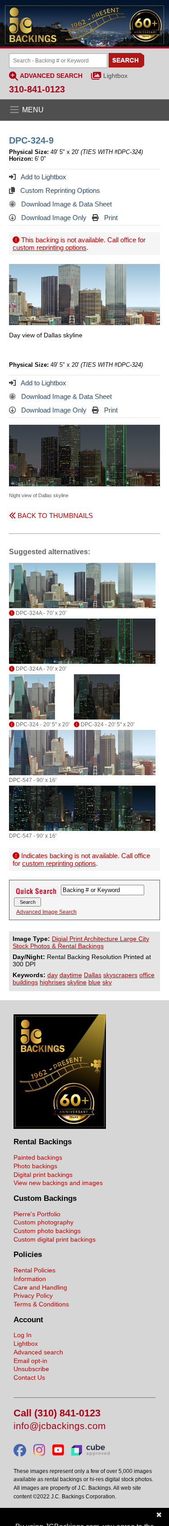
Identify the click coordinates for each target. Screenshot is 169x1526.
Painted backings (38, 1157)
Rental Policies (34, 1270)
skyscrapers (120, 975)
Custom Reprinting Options (59, 190)
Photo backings (35, 1166)
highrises (52, 982)
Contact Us (29, 1377)
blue (94, 982)
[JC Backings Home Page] (60, 1126)
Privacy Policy (33, 1295)
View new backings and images (58, 1182)
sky (107, 982)
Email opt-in (30, 1360)
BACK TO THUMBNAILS (54, 515)
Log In (23, 1335)
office (147, 975)
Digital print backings (43, 1174)
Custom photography (43, 1222)
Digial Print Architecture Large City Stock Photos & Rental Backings (81, 942)
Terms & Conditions (41, 1304)
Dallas (92, 975)
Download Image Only (53, 217)
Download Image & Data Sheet (65, 204)
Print (110, 217)
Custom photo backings (47, 1230)
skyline (77, 982)
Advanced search (38, 1352)
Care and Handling (40, 1287)
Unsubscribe (31, 1368)
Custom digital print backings (55, 1239)
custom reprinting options (50, 247)
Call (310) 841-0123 (57, 1413)
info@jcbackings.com (60, 1426)
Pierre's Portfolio (37, 1214)
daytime (70, 975)
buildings (25, 982)
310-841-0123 (37, 89)
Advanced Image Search (46, 912)
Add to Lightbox (42, 177)
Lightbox (115, 75)
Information (30, 1278)
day (52, 975)
